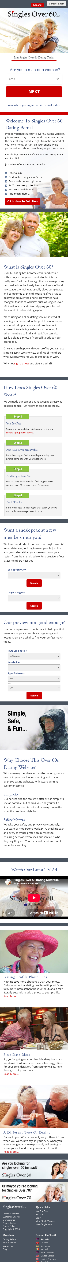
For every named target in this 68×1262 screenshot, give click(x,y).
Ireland (44, 1249)
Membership (9, 1219)
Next (34, 91)
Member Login (56, 3)
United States (47, 1255)
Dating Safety (9, 1239)
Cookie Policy (9, 1226)
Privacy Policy (9, 1222)
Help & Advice (9, 1242)
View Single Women (45, 1221)
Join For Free (42, 1211)
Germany (45, 1245)
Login (38, 1217)
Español (37, 5)
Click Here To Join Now (22, 201)
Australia (45, 1239)
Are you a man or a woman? (35, 69)
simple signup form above (19, 432)
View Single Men (44, 1224)
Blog (5, 1249)
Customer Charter (11, 1216)
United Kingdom (48, 1259)
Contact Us (8, 1245)
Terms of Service (11, 1213)
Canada (44, 1242)
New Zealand (47, 1252)
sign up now (21, 363)
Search (34, 583)
